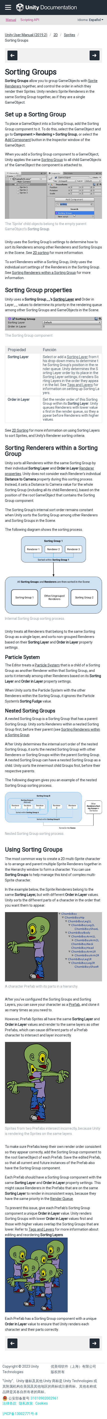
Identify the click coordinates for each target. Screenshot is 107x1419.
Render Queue (61, 1199)
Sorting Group (52, 160)
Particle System (47, 665)
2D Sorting (20, 430)
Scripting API (29, 20)
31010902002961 (44, 1398)
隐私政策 (26, 1403)
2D (56, 35)
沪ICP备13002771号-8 (19, 1414)
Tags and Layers (80, 385)
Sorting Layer (63, 299)
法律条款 (9, 1403)
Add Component (18, 140)
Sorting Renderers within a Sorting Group (44, 273)
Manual (11, 20)
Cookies (41, 1403)
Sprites (69, 35)
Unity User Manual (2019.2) (26, 35)
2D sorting (41, 253)
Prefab (74, 1005)
